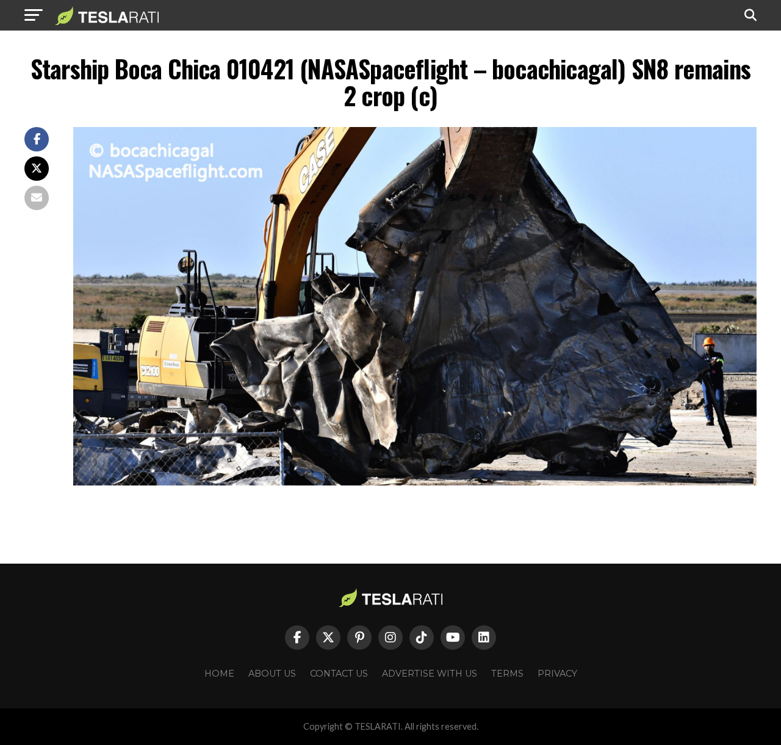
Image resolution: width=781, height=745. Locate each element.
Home (219, 673)
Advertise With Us (429, 673)
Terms (507, 673)
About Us (272, 673)
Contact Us (339, 673)
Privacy (557, 673)
